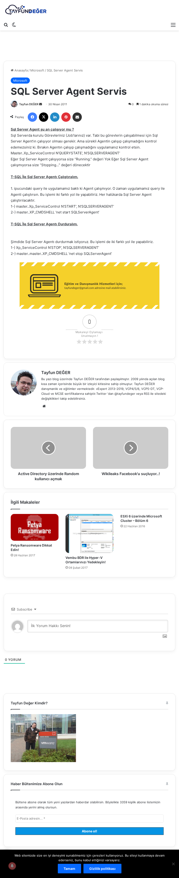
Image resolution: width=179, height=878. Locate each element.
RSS (146, 393)
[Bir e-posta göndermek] (40, 104)
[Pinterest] (66, 117)
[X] (43, 117)
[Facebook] (32, 117)
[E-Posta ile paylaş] (77, 117)
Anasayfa (21, 70)
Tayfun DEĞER (28, 104)
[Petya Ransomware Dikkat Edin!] (35, 527)
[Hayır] (173, 863)
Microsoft (37, 70)
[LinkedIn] (54, 117)
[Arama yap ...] (5, 24)
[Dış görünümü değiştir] (14, 24)
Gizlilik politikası (102, 869)
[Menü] (173, 24)
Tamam (69, 869)
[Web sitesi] (44, 406)
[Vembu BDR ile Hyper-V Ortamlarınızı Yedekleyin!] (89, 533)
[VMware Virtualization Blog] (25, 10)
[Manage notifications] (12, 866)
